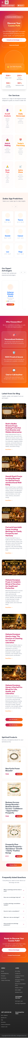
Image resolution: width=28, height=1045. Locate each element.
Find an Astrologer (14, 950)
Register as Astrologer (8, 5)
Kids (2, 1019)
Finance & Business (5, 1024)
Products (3, 975)
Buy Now (19, 774)
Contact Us (17, 973)
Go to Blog (17, 971)
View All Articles (13, 719)
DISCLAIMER (18, 990)
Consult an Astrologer (13, 40)
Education (3, 1022)
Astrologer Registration (20, 1003)
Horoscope (3, 978)
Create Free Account (14, 955)
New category (4, 1015)
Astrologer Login (19, 1001)
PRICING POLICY (19, 992)
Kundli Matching (5, 973)
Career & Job (4, 1026)
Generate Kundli (14, 45)
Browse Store (13, 865)
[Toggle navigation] (2, 2)
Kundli (2, 971)
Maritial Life (3, 1017)
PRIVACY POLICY (19, 987)
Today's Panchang (5, 980)
